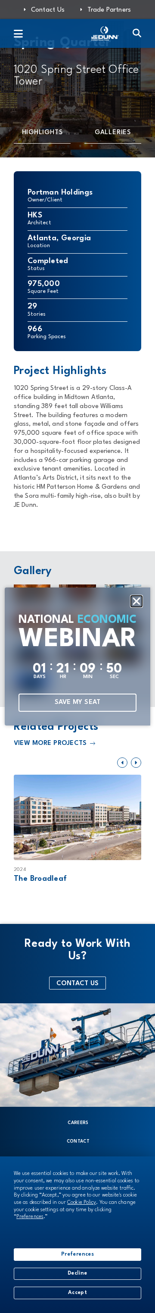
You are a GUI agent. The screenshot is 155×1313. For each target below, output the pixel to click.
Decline (77, 1273)
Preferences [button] (29, 1216)
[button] (136, 601)
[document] (77, 656)
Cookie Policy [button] (81, 1202)
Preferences (77, 1254)
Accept (77, 1292)
